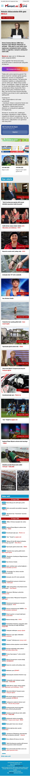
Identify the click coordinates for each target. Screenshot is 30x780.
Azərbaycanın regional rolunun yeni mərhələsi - (13, 702)
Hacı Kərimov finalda (9, 561)
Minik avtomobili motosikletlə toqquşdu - (14, 508)
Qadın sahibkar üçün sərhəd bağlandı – (14, 566)
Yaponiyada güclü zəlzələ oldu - (14, 546)
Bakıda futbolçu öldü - (12, 619)
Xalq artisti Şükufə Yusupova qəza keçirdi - (13, 691)
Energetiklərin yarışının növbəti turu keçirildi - (13, 582)
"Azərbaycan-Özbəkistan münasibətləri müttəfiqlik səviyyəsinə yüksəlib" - (14, 734)
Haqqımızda (12, 1)
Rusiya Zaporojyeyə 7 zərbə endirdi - (14, 654)
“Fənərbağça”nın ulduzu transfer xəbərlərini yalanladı (13, 572)
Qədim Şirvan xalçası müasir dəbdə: (13, 686)
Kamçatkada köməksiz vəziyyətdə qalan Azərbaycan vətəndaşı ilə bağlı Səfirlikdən (14, 625)
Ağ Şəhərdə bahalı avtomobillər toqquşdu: (12, 719)
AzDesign (11, 772)
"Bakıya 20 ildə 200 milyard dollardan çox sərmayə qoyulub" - (14, 542)
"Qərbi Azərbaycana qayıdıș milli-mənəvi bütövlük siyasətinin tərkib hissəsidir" (15, 744)
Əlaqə (16, 1)
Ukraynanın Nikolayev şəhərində (13, 592)
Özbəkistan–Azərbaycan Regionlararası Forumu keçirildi (14, 557)
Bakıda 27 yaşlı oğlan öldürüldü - (13, 635)
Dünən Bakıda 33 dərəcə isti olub (13, 739)
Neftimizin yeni (10, 670)
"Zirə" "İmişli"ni (11, 537)
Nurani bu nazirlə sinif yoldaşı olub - (14, 665)
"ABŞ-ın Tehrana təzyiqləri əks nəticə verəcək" (14, 522)
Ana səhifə (3, 1)
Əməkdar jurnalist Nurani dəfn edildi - (14, 713)
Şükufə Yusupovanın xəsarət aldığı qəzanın (13, 660)
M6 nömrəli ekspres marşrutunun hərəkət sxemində (13, 697)
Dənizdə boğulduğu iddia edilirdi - (13, 649)
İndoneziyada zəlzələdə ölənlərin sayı (14, 675)
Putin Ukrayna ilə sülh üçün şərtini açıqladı (13, 503)
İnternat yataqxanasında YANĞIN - (14, 609)
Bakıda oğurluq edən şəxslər (11, 728)
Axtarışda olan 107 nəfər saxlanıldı (13, 577)
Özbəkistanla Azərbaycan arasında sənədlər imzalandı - (13, 603)
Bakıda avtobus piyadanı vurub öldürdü (14, 644)
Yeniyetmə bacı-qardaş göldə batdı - (13, 551)
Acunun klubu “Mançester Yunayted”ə (14, 598)
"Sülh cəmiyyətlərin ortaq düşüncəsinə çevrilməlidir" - (14, 587)
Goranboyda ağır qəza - (13, 532)
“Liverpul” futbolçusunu (14, 640)
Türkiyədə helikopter (13, 630)
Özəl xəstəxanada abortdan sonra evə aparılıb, (14, 749)
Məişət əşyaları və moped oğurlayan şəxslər (13, 614)
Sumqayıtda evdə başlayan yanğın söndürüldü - (13, 680)
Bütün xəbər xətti (6, 756)
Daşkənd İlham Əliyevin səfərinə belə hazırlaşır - (14, 528)
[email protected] (19, 765)
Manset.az (5, 56)
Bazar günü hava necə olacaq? (12, 724)
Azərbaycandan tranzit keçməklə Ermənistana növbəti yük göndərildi (12, 708)
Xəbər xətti (8, 1)
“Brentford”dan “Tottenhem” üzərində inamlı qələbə (14, 514)
